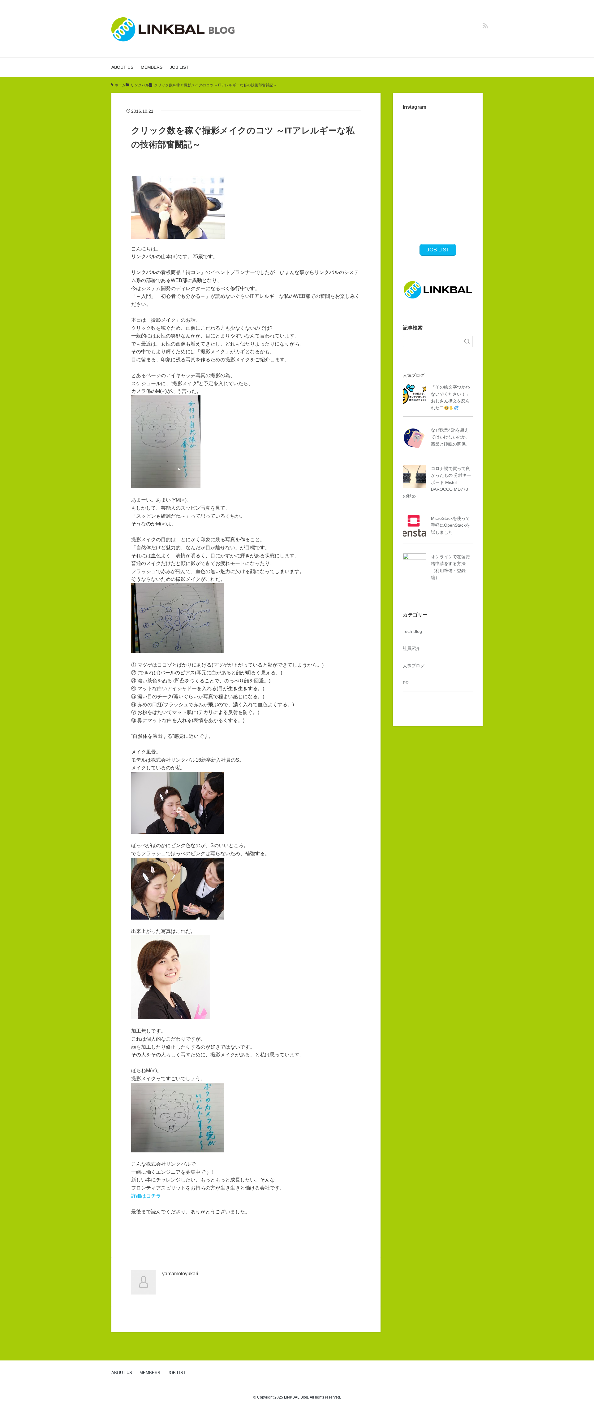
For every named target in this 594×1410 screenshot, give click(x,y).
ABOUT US (122, 67)
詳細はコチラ (146, 1196)
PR (406, 682)
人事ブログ (413, 665)
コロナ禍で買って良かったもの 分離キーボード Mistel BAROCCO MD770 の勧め (437, 482)
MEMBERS (151, 67)
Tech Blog (412, 631)
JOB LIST (179, 67)
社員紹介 (411, 648)
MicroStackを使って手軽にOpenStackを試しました (450, 525)
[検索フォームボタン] (467, 341)
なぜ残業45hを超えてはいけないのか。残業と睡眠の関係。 (450, 437)
